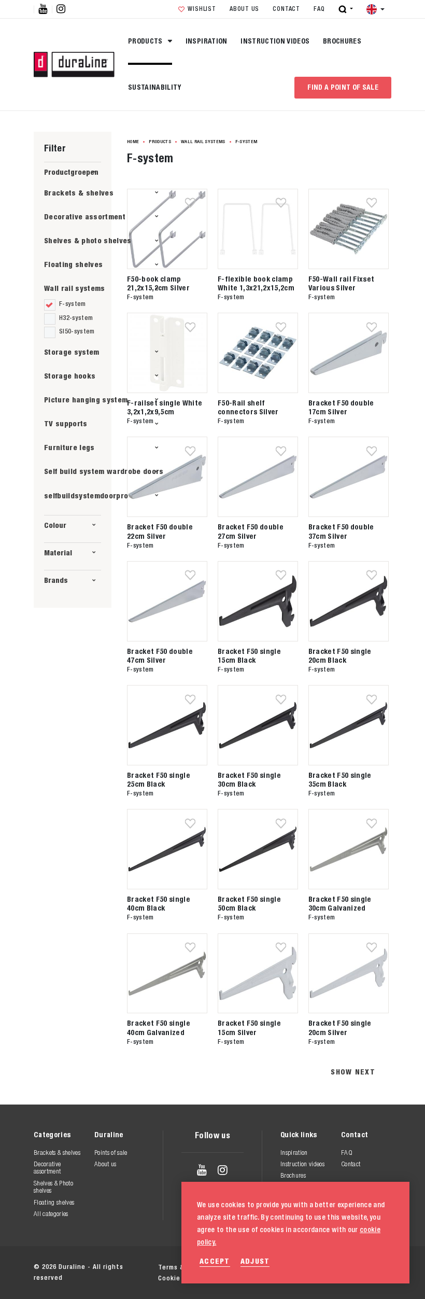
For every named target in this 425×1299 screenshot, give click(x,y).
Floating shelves (73, 264)
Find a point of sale (342, 87)
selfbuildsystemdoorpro (86, 495)
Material (58, 552)
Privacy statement (272, 1267)
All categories (51, 1214)
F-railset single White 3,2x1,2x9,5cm (164, 407)
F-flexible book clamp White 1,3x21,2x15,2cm (256, 283)
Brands (56, 580)
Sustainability (154, 87)
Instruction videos (274, 41)
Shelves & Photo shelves (53, 1186)
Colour (55, 525)
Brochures (342, 41)
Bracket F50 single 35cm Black (340, 779)
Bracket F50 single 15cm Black (249, 655)
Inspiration (207, 41)
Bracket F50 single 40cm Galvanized (158, 1027)
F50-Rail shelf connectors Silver (248, 407)
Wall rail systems (74, 288)
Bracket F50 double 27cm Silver (251, 531)
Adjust (255, 1260)
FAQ (319, 8)
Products (146, 41)
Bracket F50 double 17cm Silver (341, 407)
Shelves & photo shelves (88, 240)
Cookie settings (184, 1278)
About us (244, 8)
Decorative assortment (84, 216)
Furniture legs (69, 447)
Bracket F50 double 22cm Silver (160, 531)
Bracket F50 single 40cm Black (158, 903)
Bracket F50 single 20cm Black (340, 655)
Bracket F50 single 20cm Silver (340, 1027)
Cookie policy (343, 1267)
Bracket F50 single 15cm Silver (249, 1027)
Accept (215, 1260)
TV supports (66, 423)
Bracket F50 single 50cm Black (249, 903)
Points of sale (111, 1152)
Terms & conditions (190, 1267)
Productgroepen (71, 171)
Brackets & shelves (79, 192)
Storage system (72, 351)
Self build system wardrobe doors (104, 471)
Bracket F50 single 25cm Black (158, 779)
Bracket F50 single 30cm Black (249, 779)
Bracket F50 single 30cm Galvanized (340, 903)
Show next (353, 1071)
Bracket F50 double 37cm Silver (341, 531)
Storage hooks (69, 375)
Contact (286, 8)
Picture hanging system (86, 399)
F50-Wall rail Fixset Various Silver (341, 283)
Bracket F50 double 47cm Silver (160, 655)
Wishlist (202, 8)
